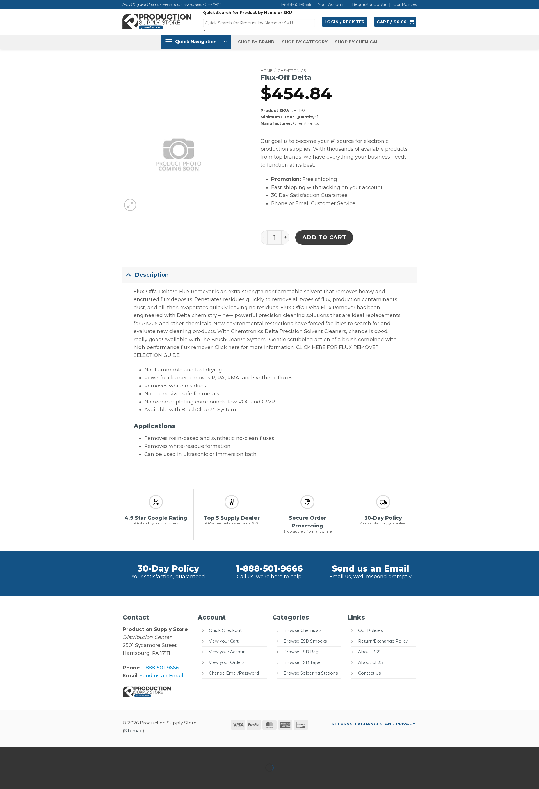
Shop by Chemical (357, 41)
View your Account (228, 651)
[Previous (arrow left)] (6, 778)
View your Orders (226, 662)
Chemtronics (292, 70)
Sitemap (133, 730)
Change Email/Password (234, 673)
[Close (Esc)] (61, 753)
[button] (344, 22)
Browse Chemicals (302, 630)
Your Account (331, 4)
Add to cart (324, 237)
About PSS (369, 651)
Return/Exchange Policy (383, 641)
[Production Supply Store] (157, 22)
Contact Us (369, 673)
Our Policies (405, 4)
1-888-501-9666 (296, 4)
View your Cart (224, 641)
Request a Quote (369, 4)
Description (152, 274)
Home (266, 70)
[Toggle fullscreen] (25, 753)
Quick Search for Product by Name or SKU (247, 12)
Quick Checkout (225, 630)
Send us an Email (370, 568)
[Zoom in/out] (6, 753)
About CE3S (370, 662)
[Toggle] (128, 274)
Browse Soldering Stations (311, 673)
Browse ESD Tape (302, 662)
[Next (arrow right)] (25, 778)
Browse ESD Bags (302, 651)
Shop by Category (305, 41)
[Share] (43, 753)
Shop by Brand (256, 41)
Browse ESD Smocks (305, 641)
